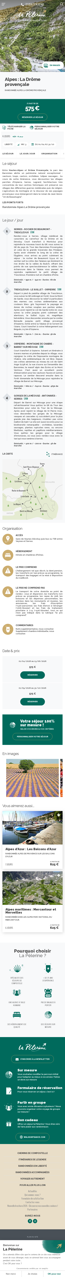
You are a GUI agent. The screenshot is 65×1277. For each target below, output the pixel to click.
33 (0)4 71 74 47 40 (34, 4)
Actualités (32, 1191)
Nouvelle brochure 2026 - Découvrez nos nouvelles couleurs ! (32, 1206)
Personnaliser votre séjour (47, 127)
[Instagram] (35, 1221)
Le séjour (7, 153)
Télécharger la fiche (16, 127)
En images (55, 65)
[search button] (61, 4)
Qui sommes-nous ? (32, 1195)
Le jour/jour (27, 153)
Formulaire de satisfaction (32, 1198)
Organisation (49, 153)
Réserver (33, 675)
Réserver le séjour (32, 117)
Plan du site (32, 1237)
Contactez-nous (32, 1202)
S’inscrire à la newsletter (35, 1059)
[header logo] (32, 14)
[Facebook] (30, 1221)
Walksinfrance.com (34, 1137)
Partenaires (32, 1209)
